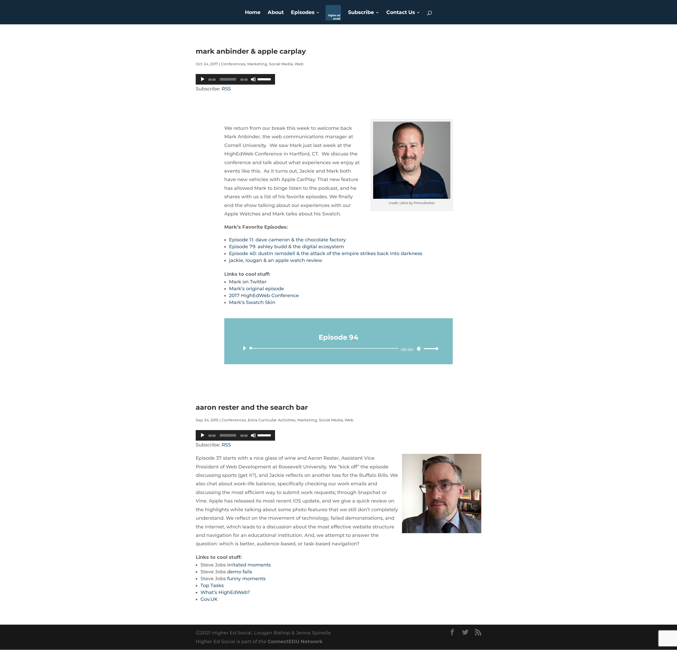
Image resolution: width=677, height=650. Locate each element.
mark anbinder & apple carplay (251, 51)
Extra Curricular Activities (271, 420)
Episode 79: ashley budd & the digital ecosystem (286, 247)
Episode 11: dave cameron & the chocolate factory (287, 240)
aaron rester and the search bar (252, 407)
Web (299, 64)
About (276, 13)
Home (252, 13)
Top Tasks (212, 585)
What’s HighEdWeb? (225, 592)
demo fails (239, 572)
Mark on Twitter (248, 282)
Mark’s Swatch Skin (252, 302)
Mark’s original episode (256, 289)
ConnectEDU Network (295, 641)
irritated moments (249, 565)
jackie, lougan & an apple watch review (275, 260)
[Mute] (253, 79)
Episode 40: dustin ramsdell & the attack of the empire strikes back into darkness (325, 253)
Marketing (257, 64)
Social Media (281, 64)
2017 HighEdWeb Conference (264, 295)
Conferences (233, 64)
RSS (226, 89)
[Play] (202, 79)
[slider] (265, 79)
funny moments (246, 579)
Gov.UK (209, 599)
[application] (235, 79)
